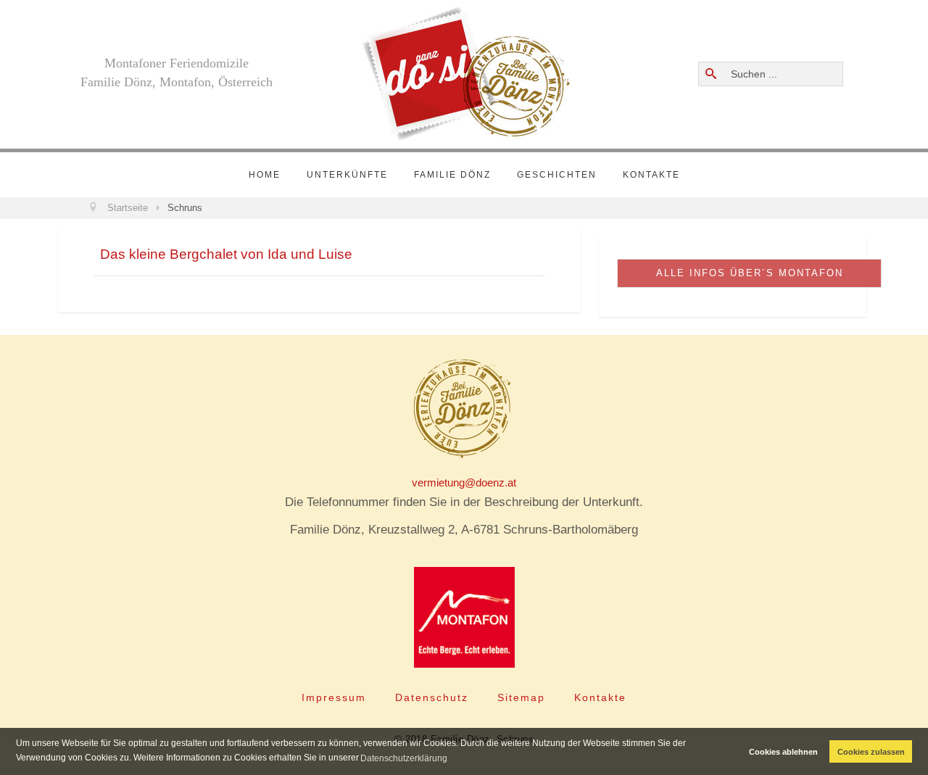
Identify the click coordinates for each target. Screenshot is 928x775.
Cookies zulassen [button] (871, 751)
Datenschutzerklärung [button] (403, 758)
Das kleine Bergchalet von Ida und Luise (226, 254)
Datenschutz (431, 697)
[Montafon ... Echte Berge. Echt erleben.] (464, 617)
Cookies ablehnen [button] (783, 751)
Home (265, 175)
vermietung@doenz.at (464, 482)
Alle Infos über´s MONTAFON (749, 273)
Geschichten (557, 175)
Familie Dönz (452, 175)
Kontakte (651, 175)
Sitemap (521, 697)
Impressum (334, 697)
